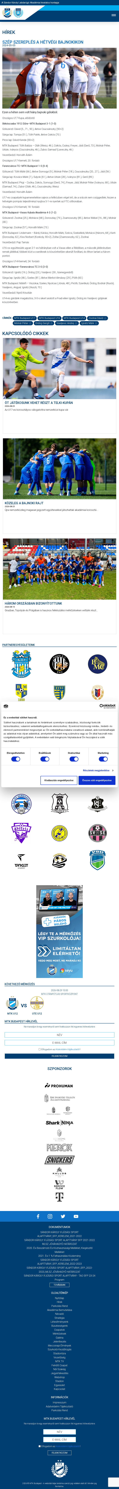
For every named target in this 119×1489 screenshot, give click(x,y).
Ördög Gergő (42, 323)
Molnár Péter (21, 323)
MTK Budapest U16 (49, 318)
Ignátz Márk (87, 323)
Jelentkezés (59, 1341)
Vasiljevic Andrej (65, 323)
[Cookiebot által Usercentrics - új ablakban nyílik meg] (101, 706)
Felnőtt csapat (59, 1365)
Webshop (59, 1377)
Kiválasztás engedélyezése (58, 780)
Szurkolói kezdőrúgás (59, 1349)
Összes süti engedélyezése (97, 780)
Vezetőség (59, 1357)
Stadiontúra (59, 1353)
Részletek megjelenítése (96, 770)
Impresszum (59, 1402)
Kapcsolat (59, 1389)
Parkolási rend (59, 1306)
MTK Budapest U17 (24, 318)
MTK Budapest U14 (74, 318)
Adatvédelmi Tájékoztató (59, 1406)
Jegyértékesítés (59, 1373)
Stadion (59, 1381)
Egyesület (59, 1385)
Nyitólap (59, 1298)
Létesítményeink (59, 1321)
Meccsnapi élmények (59, 1345)
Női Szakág (59, 1369)
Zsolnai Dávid (96, 318)
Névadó (59, 1313)
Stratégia (59, 1317)
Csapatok (59, 1329)
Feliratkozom (59, 1056)
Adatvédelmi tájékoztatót (67, 1049)
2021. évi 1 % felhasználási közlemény (59, 1255)
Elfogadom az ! (60, 1049)
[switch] (44, 759)
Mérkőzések (59, 1333)
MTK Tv (59, 1361)
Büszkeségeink (59, 1325)
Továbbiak (59, 1285)
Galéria (59, 1337)
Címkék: (7, 318)
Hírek (59, 1302)
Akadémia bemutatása (59, 1310)
